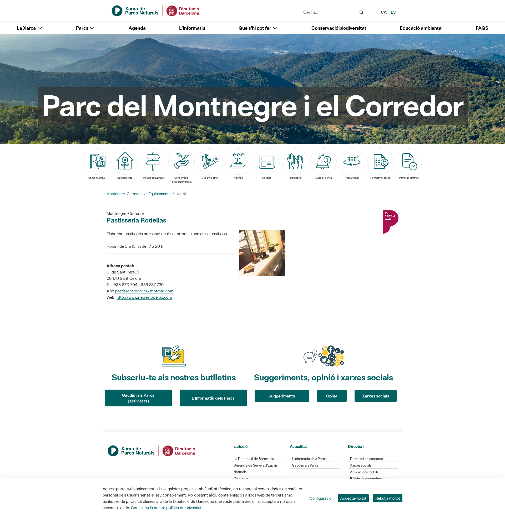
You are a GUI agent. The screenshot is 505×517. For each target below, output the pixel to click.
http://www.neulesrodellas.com (144, 297)
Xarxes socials (375, 396)
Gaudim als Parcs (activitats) (138, 398)
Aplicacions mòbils (364, 472)
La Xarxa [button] (27, 28)
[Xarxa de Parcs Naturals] (155, 10)
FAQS (482, 28)
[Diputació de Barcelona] (152, 450)
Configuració (320, 498)
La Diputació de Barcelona (254, 459)
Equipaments (159, 194)
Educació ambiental (421, 28)
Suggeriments (282, 396)
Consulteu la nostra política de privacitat (166, 507)
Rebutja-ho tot (387, 498)
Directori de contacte (366, 459)
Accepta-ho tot (353, 498)
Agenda (137, 28)
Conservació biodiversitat (338, 28)
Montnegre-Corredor (124, 194)
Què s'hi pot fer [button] (255, 28)
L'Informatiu (192, 28)
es (393, 12)
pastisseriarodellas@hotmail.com (144, 290)
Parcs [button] (82, 28)
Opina (331, 396)
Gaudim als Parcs (305, 465)
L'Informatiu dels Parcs (213, 398)
